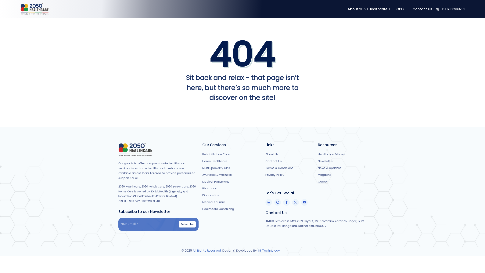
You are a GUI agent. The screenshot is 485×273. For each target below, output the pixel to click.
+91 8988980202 (453, 9)
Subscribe (187, 224)
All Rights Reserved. (207, 250)
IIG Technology (268, 250)
